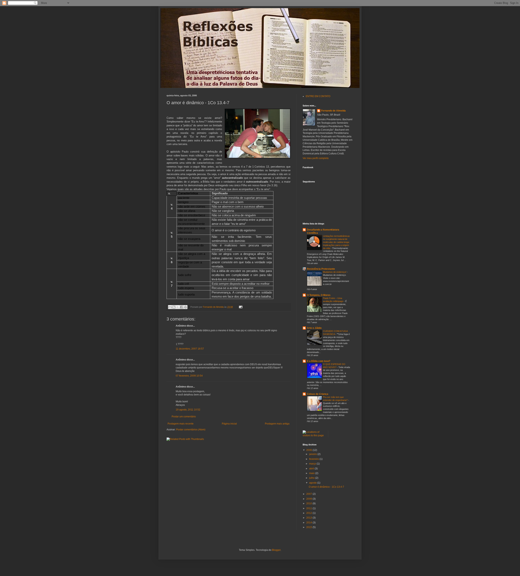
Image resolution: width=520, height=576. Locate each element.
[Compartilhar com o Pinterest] (185, 307)
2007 (309, 494)
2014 (309, 522)
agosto (313, 482)
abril (312, 468)
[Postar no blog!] (174, 307)
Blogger (276, 550)
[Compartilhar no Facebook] (182, 307)
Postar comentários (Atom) (190, 429)
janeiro (313, 454)
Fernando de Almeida (333, 110)
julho (312, 477)
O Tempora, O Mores (318, 295)
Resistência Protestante (321, 268)
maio (312, 473)
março (313, 463)
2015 (309, 527)
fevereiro (314, 459)
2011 (309, 508)
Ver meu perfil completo (316, 158)
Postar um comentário (184, 416)
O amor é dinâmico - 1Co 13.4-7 (326, 486)
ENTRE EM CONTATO (318, 96)
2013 (309, 517)
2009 (309, 498)
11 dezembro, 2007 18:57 (190, 348)
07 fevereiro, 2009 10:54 (189, 375)
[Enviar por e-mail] (170, 307)
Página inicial (229, 423)
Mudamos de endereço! (335, 272)
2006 (309, 450)
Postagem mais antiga (277, 423)
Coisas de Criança (317, 394)
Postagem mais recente (181, 423)
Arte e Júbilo (314, 328)
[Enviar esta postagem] (240, 307)
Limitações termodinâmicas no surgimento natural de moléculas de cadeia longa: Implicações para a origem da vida (336, 242)
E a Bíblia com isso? (318, 361)
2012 (309, 513)
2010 (309, 503)
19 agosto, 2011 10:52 (188, 409)
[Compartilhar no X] (178, 307)
